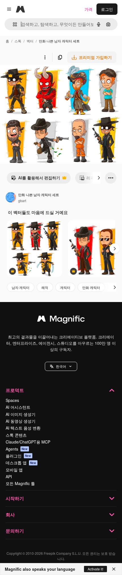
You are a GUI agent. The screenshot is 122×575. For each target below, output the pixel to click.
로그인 (107, 9)
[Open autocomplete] (12, 24)
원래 (32, 76)
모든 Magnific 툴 (20, 483)
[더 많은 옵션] (45, 57)
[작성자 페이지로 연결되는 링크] (11, 198)
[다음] (99, 178)
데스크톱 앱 (21, 462)
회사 (10, 514)
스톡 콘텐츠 (16, 435)
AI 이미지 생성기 (20, 414)
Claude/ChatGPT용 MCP (28, 442)
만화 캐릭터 (91, 287)
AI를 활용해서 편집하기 (35, 179)
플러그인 (18, 456)
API (9, 476)
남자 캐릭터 (21, 287)
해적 (44, 287)
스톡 (17, 40)
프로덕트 (15, 390)
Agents (17, 449)
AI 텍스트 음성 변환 (23, 428)
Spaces (12, 400)
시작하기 (15, 498)
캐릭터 (65, 287)
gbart (22, 200)
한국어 (61, 366)
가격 (88, 9)
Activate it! (95, 568)
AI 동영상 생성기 (20, 421)
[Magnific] (61, 320)
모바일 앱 (14, 470)
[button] (61, 366)
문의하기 (15, 530)
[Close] (113, 569)
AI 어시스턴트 (18, 407)
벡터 (30, 40)
